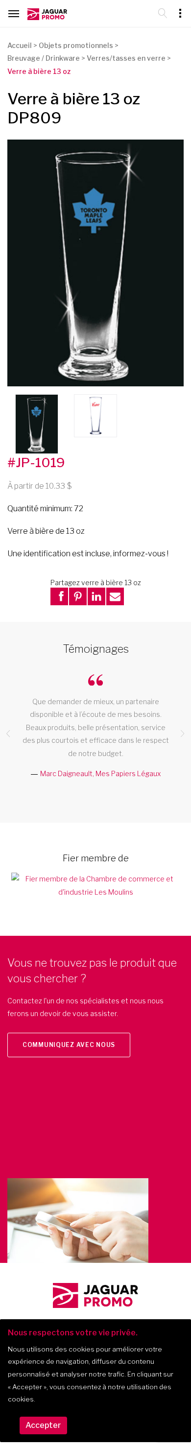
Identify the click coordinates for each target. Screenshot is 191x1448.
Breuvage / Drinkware (43, 58)
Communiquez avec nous (69, 1044)
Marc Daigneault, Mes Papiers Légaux (100, 773)
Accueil (19, 45)
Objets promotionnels (76, 45)
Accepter (43, 1425)
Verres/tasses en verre (126, 58)
